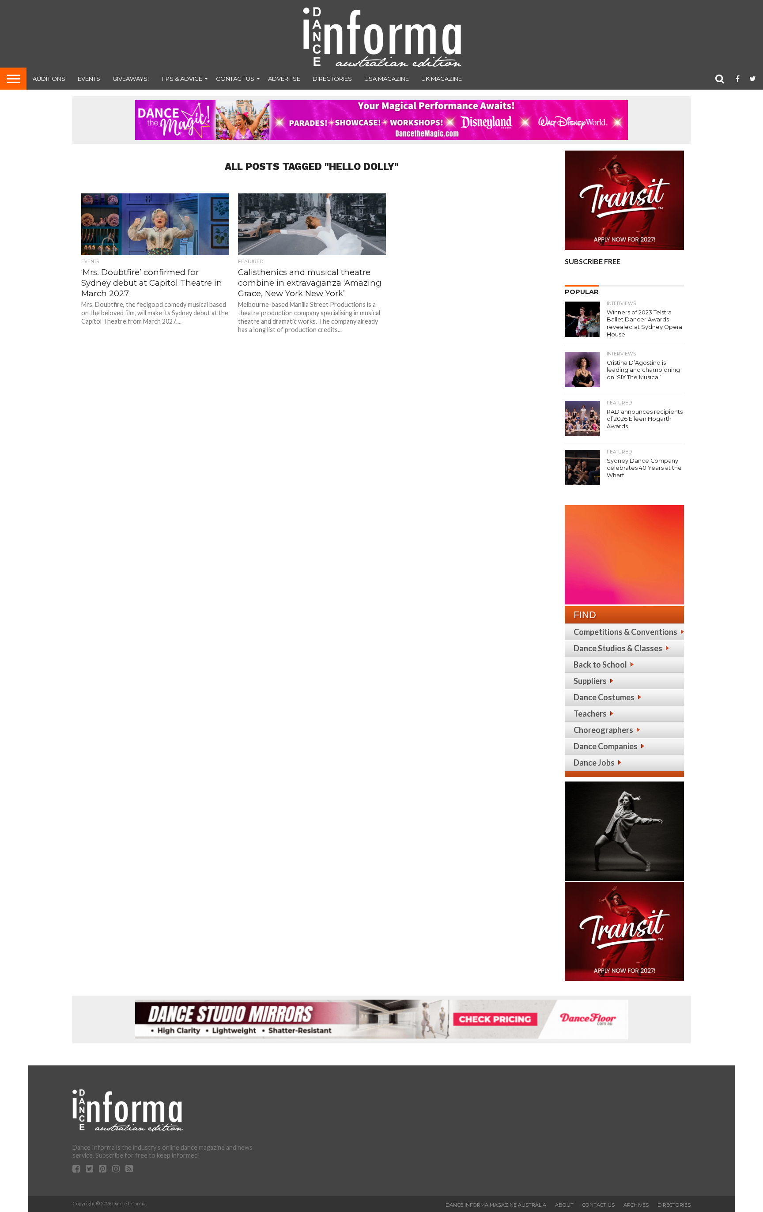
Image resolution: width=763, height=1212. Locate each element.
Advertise (284, 78)
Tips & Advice (181, 78)
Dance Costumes (604, 697)
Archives (636, 1205)
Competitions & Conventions (625, 632)
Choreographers (603, 730)
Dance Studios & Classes (618, 648)
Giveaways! (131, 78)
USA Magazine (386, 78)
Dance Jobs (594, 762)
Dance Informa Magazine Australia (496, 1205)
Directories (332, 78)
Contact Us (235, 78)
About (564, 1205)
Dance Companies (606, 746)
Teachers (590, 713)
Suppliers (590, 681)
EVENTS (89, 78)
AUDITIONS (49, 78)
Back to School (600, 664)
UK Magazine (441, 78)
